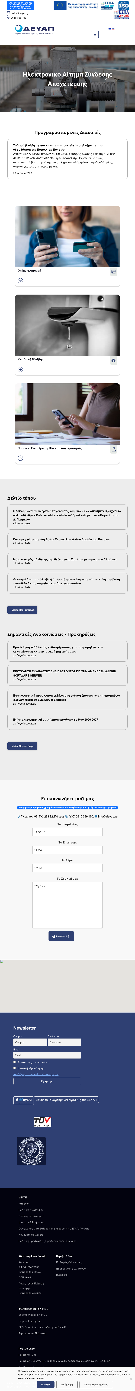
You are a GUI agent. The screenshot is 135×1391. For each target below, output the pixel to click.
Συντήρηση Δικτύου (30, 1293)
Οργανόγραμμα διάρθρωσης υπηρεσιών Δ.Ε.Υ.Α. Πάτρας (54, 1228)
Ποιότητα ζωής (27, 1354)
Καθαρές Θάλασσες (69, 1262)
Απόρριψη (67, 1384)
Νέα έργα (25, 1288)
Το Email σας (68, 842)
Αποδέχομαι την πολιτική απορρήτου (36, 1074)
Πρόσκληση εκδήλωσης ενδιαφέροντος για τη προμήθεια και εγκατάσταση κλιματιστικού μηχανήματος (58, 649)
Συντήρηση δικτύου (30, 1272)
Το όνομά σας (67, 824)
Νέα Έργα (25, 1276)
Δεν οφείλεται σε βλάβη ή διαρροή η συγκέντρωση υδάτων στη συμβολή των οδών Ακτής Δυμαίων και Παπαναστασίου (66, 581)
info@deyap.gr (20, 13)
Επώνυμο (53, 1036)
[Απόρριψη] (130, 1379)
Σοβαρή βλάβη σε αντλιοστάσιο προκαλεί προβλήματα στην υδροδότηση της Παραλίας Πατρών (58, 147)
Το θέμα (67, 860)
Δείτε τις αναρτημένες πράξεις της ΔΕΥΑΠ (66, 1100)
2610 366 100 (18, 17)
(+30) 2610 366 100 (81, 816)
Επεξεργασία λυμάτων (71, 1268)
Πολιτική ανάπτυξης (31, 1210)
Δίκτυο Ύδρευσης (29, 1266)
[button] (67, 78)
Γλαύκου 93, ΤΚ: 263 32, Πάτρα (42, 816)
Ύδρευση (24, 1262)
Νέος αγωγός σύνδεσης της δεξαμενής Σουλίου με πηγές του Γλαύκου (65, 559)
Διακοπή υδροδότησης (30, 1068)
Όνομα (17, 1036)
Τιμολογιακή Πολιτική (32, 1333)
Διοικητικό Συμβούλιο (31, 1222)
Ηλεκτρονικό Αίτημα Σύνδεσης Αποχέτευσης (67, 79)
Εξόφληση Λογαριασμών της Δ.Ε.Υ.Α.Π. (43, 1327)
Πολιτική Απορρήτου (96, 1384)
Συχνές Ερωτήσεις (30, 1321)
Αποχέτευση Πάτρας (31, 1283)
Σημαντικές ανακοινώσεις (33, 1062)
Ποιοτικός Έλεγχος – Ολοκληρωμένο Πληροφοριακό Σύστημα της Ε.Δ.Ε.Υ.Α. (65, 1361)
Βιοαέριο (62, 1274)
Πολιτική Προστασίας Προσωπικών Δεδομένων (47, 1241)
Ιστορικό (24, 1203)
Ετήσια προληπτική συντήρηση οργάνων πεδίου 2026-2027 (55, 719)
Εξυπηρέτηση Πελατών (33, 1314)
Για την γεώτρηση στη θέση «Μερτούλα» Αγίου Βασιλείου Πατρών (61, 539)
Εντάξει (45, 1384)
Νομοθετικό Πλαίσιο (31, 1234)
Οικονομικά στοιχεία (31, 1216)
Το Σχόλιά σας (67, 878)
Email (16, 1049)
